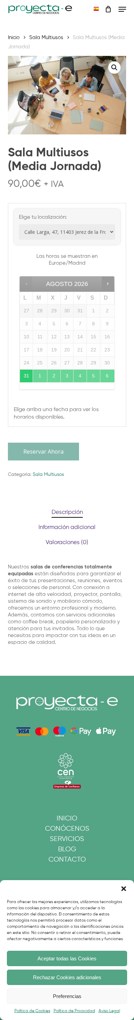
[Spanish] (96, 9)
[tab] (67, 512)
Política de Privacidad (74, 1011)
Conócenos (67, 828)
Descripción (67, 512)
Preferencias (67, 996)
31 (26, 376)
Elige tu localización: (43, 217)
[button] (123, 888)
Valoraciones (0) (67, 542)
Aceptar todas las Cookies (67, 958)
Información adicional (67, 527)
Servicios (67, 839)
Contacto (67, 859)
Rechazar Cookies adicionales (67, 977)
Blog (67, 849)
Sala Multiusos (46, 37)
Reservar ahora (43, 451)
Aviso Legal (109, 1011)
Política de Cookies (32, 1011)
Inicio (14, 37)
